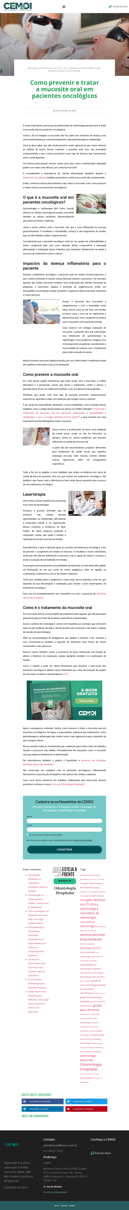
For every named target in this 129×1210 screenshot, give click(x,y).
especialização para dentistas (92, 976)
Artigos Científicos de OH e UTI (48, 68)
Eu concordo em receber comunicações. (45, 835)
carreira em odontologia (96, 879)
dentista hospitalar (87, 944)
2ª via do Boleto (52, 1186)
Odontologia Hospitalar (64, 71)
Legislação (84, 1031)
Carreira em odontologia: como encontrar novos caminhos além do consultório (37, 967)
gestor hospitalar (85, 981)
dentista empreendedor (92, 936)
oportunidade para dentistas (89, 1074)
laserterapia (94, 1027)
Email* (29, 825)
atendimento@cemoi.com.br (60, 1145)
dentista (86, 935)
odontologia (96, 1051)
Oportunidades (86, 1078)
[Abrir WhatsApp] (122, 1203)
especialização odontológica (92, 972)
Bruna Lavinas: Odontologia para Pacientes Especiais (37, 983)
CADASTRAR (64, 849)
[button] (64, 7)
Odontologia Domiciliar (85, 68)
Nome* (30, 816)
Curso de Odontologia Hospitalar (68, 784)
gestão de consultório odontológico (93, 989)
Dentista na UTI (90, 948)
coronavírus (91, 931)
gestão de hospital (99, 993)
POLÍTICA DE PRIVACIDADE (55, 1192)
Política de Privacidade (83, 840)
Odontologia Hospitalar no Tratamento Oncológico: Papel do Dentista (38, 883)
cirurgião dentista (96, 895)
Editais (82, 952)
